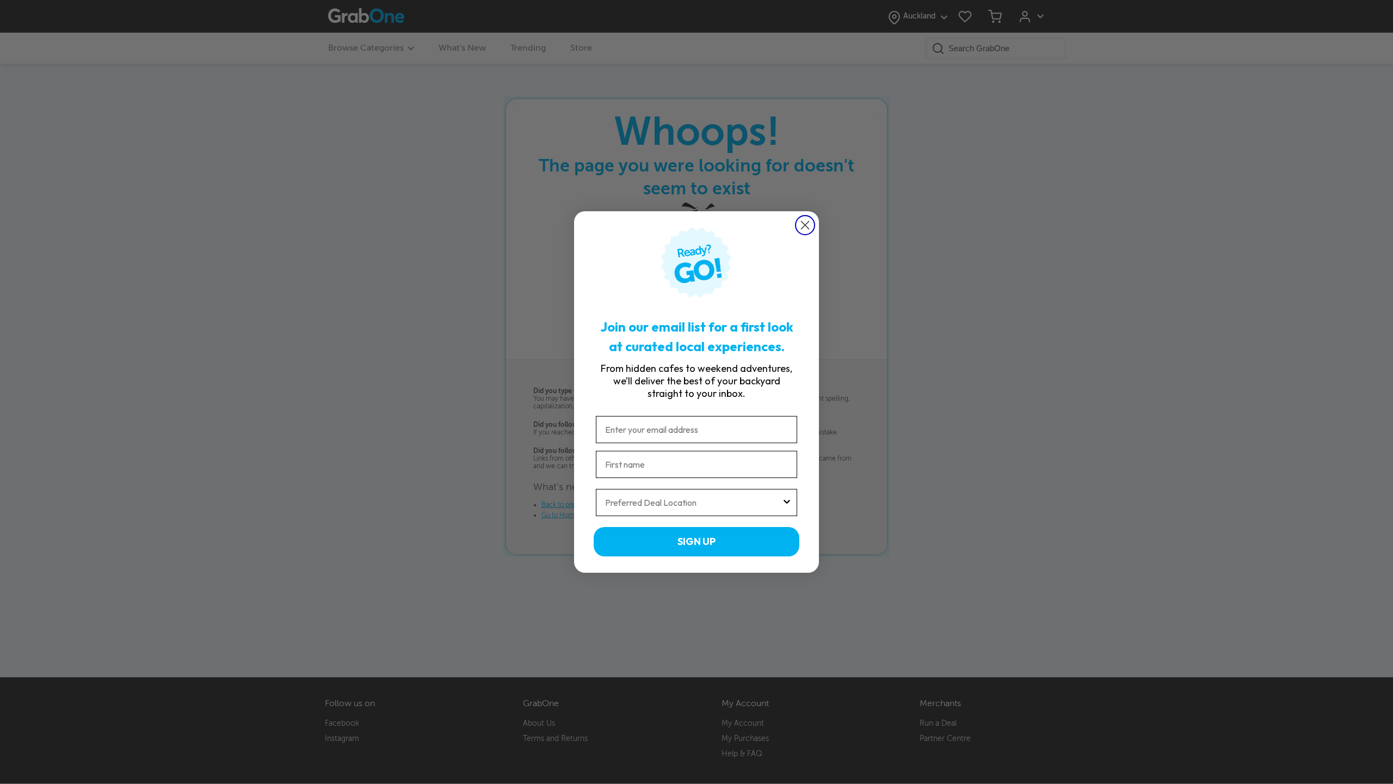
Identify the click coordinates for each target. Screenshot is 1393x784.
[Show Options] (786, 502)
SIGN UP (696, 541)
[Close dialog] (805, 225)
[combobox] (693, 502)
